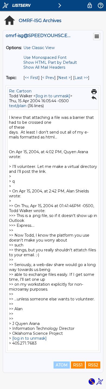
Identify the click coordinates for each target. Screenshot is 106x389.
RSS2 (93, 365)
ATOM (62, 365)
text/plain (17, 105)
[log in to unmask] (53, 96)
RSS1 (78, 365)
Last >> (81, 77)
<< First (31, 77)
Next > (64, 77)
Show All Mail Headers (44, 67)
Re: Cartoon (20, 91)
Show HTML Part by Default (50, 62)
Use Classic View (39, 47)
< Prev (48, 77)
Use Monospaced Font (45, 57)
